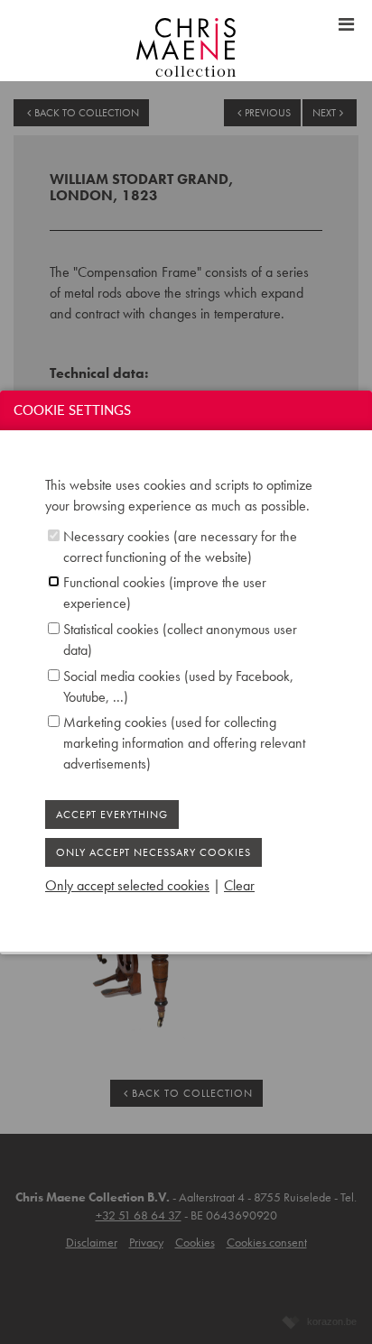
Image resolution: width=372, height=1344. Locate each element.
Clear (239, 885)
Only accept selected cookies (127, 885)
